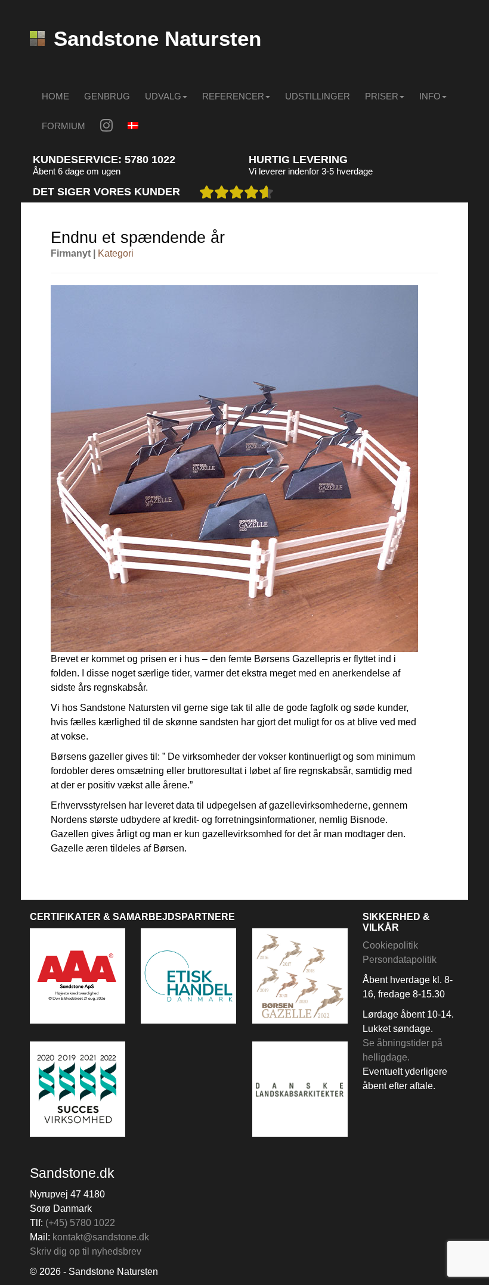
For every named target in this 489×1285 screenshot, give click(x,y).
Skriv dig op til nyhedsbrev (85, 1251)
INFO (430, 96)
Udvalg (163, 96)
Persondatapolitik (400, 960)
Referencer (233, 96)
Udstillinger (317, 96)
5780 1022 (150, 160)
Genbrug (107, 96)
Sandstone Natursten (157, 38)
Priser (381, 96)
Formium (63, 126)
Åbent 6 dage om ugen (76, 171)
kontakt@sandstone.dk (100, 1237)
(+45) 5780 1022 (80, 1223)
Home (55, 96)
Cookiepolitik (390, 945)
